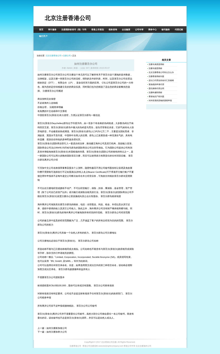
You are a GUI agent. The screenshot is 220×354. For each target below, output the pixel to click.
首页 (41, 29)
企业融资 (126, 29)
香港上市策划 (97, 29)
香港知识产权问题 (156, 96)
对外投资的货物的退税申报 (160, 100)
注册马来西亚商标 (156, 64)
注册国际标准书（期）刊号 (73, 29)
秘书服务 (166, 29)
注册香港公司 (75, 346)
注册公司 (67, 56)
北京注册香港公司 (68, 18)
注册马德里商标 (155, 68)
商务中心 (152, 29)
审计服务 (52, 29)
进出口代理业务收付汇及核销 (161, 80)
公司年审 (139, 29)
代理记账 (179, 29)
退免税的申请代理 (156, 84)
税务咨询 (113, 29)
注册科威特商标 (155, 92)
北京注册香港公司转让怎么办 (161, 72)
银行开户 (43, 36)
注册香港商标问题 (156, 76)
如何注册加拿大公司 (57, 332)
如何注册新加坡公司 (57, 328)
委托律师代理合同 (156, 88)
